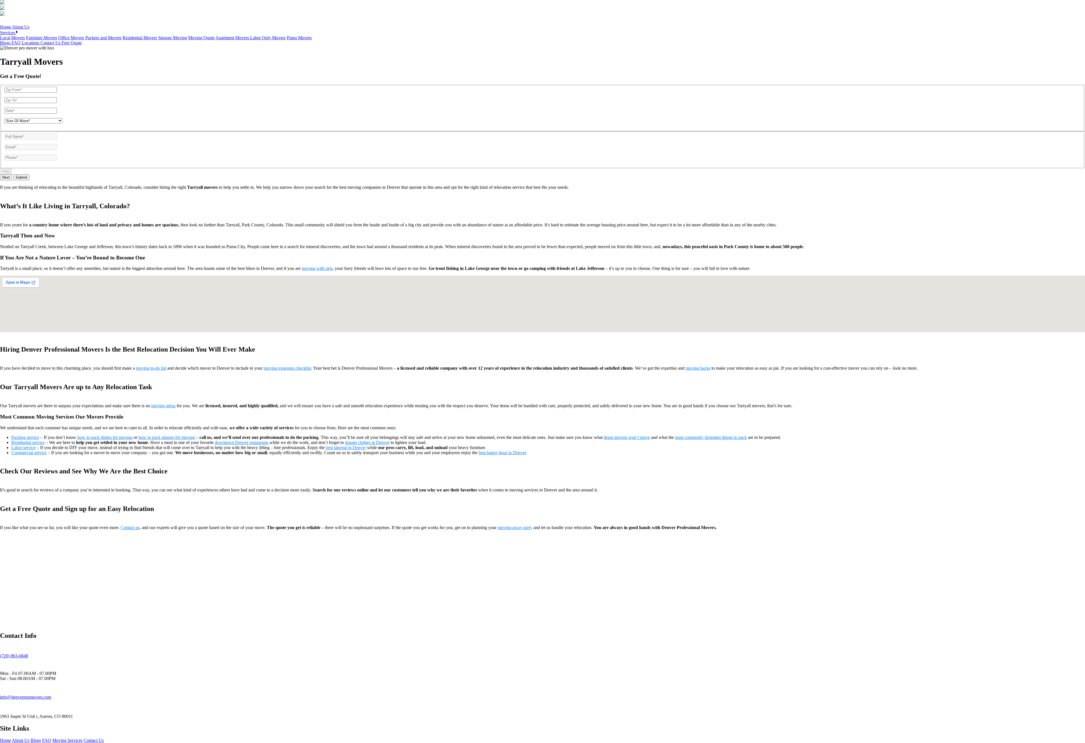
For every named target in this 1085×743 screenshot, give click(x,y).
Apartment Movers (232, 37)
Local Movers (12, 37)
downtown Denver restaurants (241, 442)
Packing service (25, 437)
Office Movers (71, 37)
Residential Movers (140, 37)
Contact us (130, 527)
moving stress (163, 405)
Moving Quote (201, 37)
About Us (20, 27)
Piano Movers (299, 37)
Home (6, 27)
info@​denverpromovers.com (25, 697)
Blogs (6, 42)
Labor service (23, 447)
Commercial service (29, 452)
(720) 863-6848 (14, 655)
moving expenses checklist (287, 368)
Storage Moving (172, 37)
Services (8, 32)
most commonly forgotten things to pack (711, 437)
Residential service (28, 442)
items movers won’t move (627, 437)
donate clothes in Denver (367, 442)
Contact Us (51, 42)
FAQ (17, 42)
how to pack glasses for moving (166, 437)
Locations (31, 42)
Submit (21, 177)
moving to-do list (151, 368)
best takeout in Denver (346, 447)
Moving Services (67, 740)
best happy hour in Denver (502, 452)
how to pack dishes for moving (105, 437)
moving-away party (515, 527)
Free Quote (72, 42)
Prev (6, 171)
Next (6, 177)
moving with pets (317, 268)
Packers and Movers (103, 37)
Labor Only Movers (268, 37)
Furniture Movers (41, 37)
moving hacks (697, 368)
